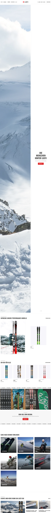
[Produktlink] (38, 337)
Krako (14, 380)
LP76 (1, 380)
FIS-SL (39, 380)
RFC (26, 380)
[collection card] (8, 445)
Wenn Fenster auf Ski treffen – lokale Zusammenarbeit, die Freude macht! (31, 511)
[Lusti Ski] (25, 2)
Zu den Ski (41, 162)
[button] (34, 158)
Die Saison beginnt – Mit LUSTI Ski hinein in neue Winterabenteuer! (44, 511)
